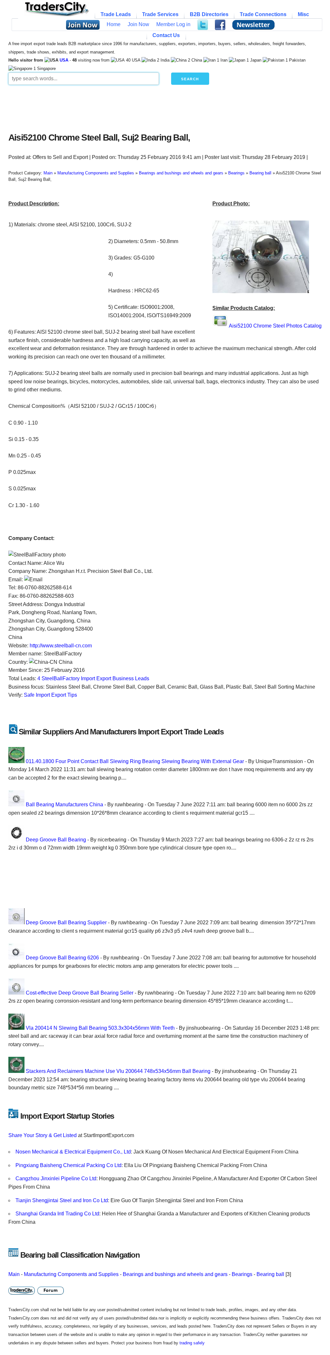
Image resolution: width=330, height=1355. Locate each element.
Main (14, 1274)
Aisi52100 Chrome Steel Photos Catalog (275, 326)
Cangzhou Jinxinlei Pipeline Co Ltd (55, 1178)
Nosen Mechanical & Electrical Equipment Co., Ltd (73, 1151)
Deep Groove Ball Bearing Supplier (66, 922)
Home (114, 24)
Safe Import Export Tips (50, 695)
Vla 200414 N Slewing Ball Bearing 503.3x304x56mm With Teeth (100, 1028)
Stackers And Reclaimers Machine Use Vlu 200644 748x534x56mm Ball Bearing (118, 1071)
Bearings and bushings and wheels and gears (175, 1274)
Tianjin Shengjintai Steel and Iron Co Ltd (61, 1200)
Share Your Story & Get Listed (42, 1135)
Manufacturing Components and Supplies (71, 1274)
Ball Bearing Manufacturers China (64, 804)
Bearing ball (270, 1274)
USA (64, 60)
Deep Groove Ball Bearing (56, 839)
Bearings (242, 1274)
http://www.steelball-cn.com (61, 645)
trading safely (192, 1342)
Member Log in (173, 24)
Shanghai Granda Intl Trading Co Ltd (57, 1213)
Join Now (138, 24)
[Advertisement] (164, 107)
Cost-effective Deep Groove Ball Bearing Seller (79, 993)
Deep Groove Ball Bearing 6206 (62, 957)
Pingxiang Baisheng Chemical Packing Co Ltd (68, 1165)
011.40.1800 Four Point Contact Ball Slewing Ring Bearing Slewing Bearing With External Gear (135, 761)
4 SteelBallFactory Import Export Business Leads (93, 678)
